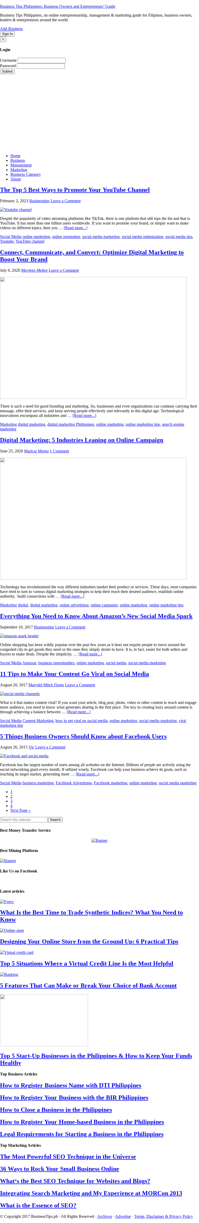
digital (23, 605)
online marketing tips (143, 424)
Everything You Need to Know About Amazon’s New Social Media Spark (96, 616)
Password (8, 66)
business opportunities (56, 663)
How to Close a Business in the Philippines (56, 1109)
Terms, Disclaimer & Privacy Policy (163, 1216)
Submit (7, 71)
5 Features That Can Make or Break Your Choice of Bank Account (88, 985)
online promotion (66, 236)
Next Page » (20, 810)
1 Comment (59, 451)
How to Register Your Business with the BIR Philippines (74, 1097)
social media (116, 663)
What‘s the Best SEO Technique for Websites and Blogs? (75, 1181)
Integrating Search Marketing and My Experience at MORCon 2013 (91, 1193)
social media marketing (101, 236)
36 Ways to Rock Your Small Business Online (59, 1168)
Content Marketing (38, 720)
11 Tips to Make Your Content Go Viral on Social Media (74, 673)
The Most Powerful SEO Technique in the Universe (68, 1156)
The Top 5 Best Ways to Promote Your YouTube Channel (75, 189)
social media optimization (142, 236)
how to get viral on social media (81, 720)
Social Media (11, 236)
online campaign (104, 605)
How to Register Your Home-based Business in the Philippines (82, 1122)
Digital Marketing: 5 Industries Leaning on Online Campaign (81, 440)
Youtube (7, 241)
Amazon (29, 663)
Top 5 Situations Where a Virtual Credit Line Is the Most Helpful (86, 963)
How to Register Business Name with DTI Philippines (70, 1085)
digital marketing (31, 424)
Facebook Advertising (74, 783)
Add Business (11, 28)
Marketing (8, 424)
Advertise (123, 1216)
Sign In (7, 34)
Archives (104, 1216)
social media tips (178, 236)
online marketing (36, 236)
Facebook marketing (110, 783)
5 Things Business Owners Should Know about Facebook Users (83, 736)
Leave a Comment (66, 201)
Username (8, 60)
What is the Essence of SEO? (38, 1205)
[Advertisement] (99, 113)
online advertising (74, 605)
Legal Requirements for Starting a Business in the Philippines (82, 1134)
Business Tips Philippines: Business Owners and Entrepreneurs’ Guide (57, 6)
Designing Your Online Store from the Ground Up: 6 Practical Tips (89, 941)
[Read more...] (75, 228)
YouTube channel (30, 241)
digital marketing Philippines (70, 424)
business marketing (38, 783)
